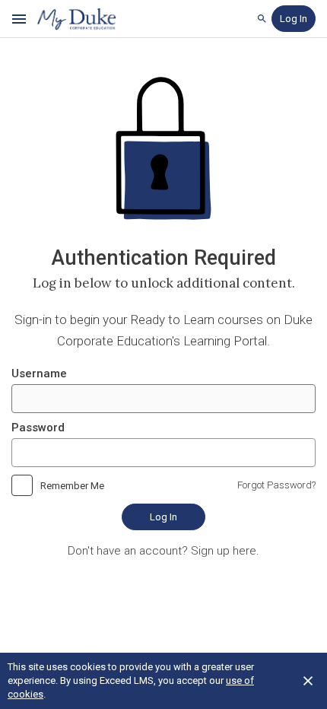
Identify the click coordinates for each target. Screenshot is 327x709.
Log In (163, 517)
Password (38, 427)
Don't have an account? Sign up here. (163, 551)
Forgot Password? (276, 485)
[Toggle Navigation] (20, 19)
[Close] (308, 680)
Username (39, 373)
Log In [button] (293, 18)
